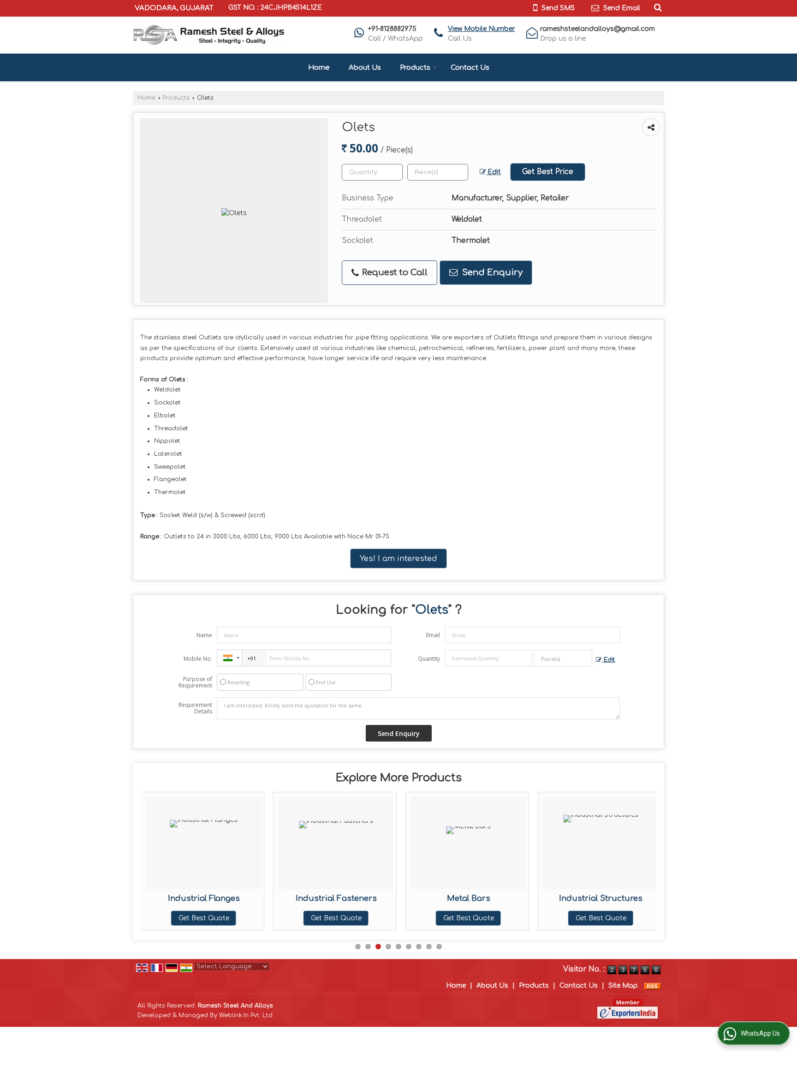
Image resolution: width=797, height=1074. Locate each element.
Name (204, 635)
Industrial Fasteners (336, 898)
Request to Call (394, 272)
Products (415, 68)
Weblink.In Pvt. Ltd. (246, 1015)
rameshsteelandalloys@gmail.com (597, 28)
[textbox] (437, 172)
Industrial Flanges (204, 898)
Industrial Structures (600, 898)
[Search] (656, 7)
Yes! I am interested (398, 558)
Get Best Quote (203, 918)
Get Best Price (547, 172)
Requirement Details (195, 708)
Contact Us (470, 68)
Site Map (623, 985)
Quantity (429, 659)
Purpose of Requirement (195, 682)
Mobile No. (198, 659)
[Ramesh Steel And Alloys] (209, 35)
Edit (493, 172)
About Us (365, 68)
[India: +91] (230, 658)
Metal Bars (468, 898)
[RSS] (652, 985)
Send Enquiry (491, 272)
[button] (481, 28)
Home (319, 68)
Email (433, 635)
